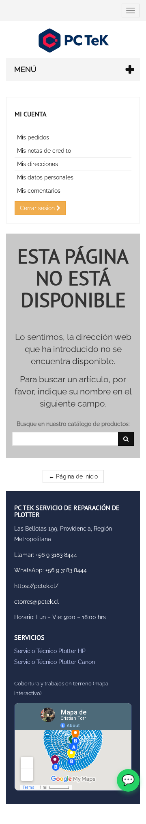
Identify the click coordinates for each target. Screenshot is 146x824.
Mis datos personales (45, 177)
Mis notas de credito (44, 151)
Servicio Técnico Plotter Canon (54, 662)
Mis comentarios (38, 191)
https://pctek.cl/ (36, 586)
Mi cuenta (30, 114)
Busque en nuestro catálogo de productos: (73, 424)
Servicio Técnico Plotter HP (50, 651)
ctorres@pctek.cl (36, 602)
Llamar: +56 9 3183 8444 (45, 555)
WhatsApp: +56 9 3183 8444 (50, 570)
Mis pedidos (33, 137)
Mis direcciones (37, 164)
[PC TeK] (73, 40)
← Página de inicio (73, 476)
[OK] (126, 439)
